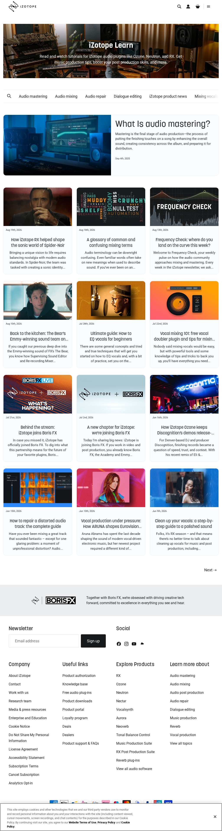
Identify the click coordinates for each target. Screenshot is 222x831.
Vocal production (183, 735)
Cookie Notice (19, 726)
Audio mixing (66, 96)
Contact (15, 684)
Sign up (93, 641)
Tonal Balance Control (133, 735)
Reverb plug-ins (128, 760)
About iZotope (19, 676)
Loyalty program (75, 718)
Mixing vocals (206, 96)
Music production (183, 718)
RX (118, 676)
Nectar (121, 701)
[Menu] (208, 6)
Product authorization (79, 676)
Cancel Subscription (24, 775)
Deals (66, 726)
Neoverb (122, 726)
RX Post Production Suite (135, 752)
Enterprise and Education (28, 718)
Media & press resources (27, 709)
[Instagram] (126, 643)
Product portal (73, 709)
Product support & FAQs (80, 743)
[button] (9, 96)
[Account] (188, 6)
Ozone (121, 684)
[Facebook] (118, 643)
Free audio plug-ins (76, 693)
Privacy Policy (106, 822)
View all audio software (134, 769)
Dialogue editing (128, 96)
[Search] (179, 6)
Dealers (68, 735)
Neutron (122, 693)
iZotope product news (168, 96)
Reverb (175, 726)
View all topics (181, 743)
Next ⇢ (210, 570)
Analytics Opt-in (21, 783)
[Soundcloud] (141, 643)
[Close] (215, 816)
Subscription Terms (23, 766)
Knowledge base (75, 684)
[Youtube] (134, 643)
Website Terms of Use (82, 822)
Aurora (121, 718)
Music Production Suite (134, 743)
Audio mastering (33, 96)
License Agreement (23, 749)
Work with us (18, 693)
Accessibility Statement (26, 758)
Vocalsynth (124, 709)
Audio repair (95, 96)
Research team (20, 701)
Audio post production (187, 693)
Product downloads (77, 701)
